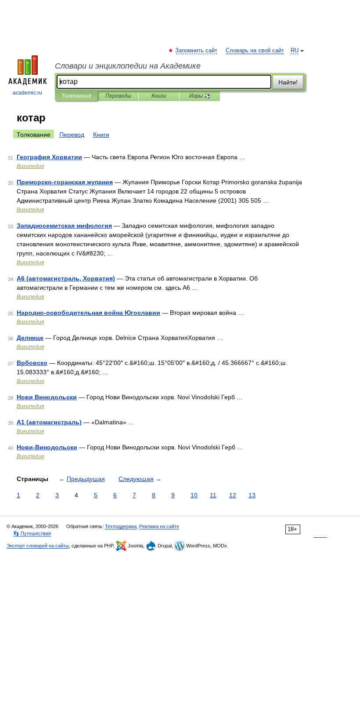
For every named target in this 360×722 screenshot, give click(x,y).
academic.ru (27, 93)
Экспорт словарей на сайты (38, 545)
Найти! (288, 82)
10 (194, 495)
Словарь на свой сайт (255, 50)
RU (295, 50)
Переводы (118, 96)
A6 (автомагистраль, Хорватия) (66, 278)
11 (213, 495)
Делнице (30, 337)
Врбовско (32, 362)
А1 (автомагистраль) (49, 422)
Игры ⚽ (200, 96)
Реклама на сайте (159, 526)
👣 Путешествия (32, 533)
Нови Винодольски (47, 397)
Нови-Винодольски (47, 447)
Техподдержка (121, 526)
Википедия (30, 166)
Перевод (71, 134)
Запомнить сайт (196, 50)
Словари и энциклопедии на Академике (128, 66)
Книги (158, 96)
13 (252, 495)
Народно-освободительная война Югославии (88, 312)
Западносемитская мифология (64, 225)
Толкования (76, 96)
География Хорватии (49, 156)
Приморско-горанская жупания (65, 182)
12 (232, 495)
